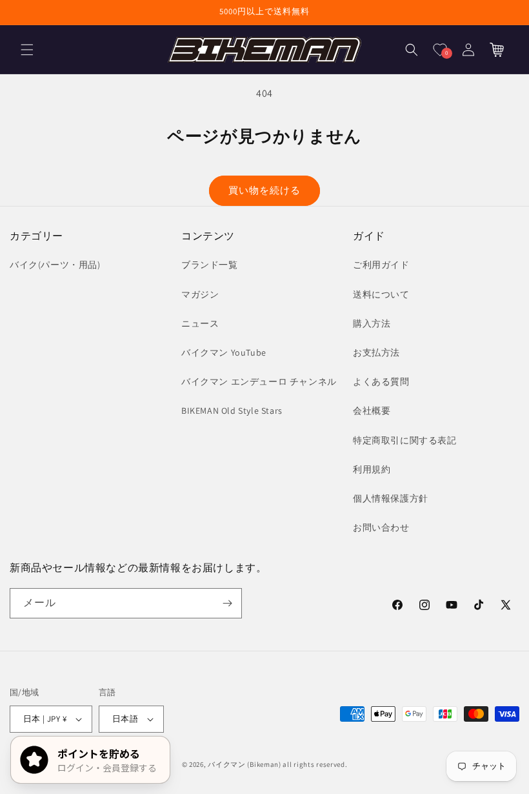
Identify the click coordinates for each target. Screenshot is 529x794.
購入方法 (371, 323)
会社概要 (371, 410)
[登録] (227, 603)
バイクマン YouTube (223, 352)
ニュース (200, 323)
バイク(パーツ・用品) (55, 264)
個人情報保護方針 (390, 498)
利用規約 (371, 469)
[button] (27, 50)
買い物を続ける (264, 190)
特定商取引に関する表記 (405, 440)
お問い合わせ (381, 527)
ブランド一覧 (209, 264)
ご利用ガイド (381, 264)
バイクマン (227, 764)
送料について (381, 294)
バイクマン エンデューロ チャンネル (259, 381)
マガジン (200, 294)
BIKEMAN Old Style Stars (232, 410)
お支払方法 (376, 352)
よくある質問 (381, 381)
